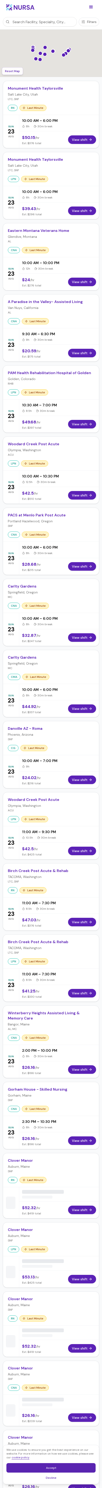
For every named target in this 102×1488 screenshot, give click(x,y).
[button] (91, 7)
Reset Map (12, 71)
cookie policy (20, 1457)
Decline (52, 1478)
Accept (53, 1469)
